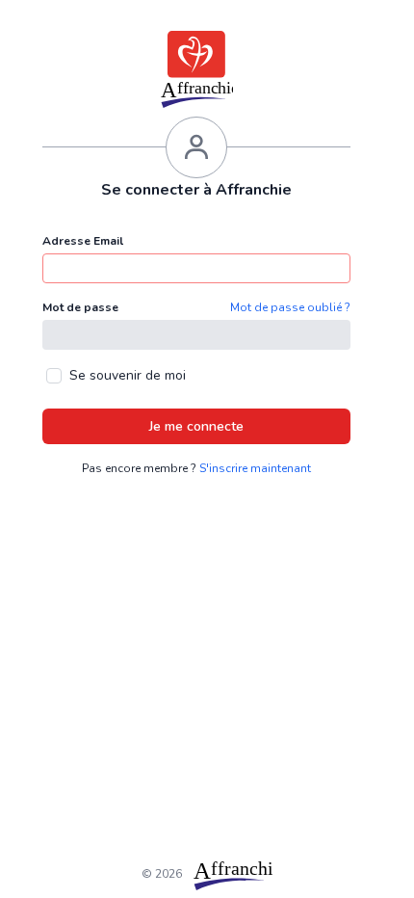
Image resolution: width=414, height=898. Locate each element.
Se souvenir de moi (127, 375)
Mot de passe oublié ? (290, 307)
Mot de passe (80, 307)
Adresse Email (82, 241)
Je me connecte (196, 426)
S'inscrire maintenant (255, 468)
